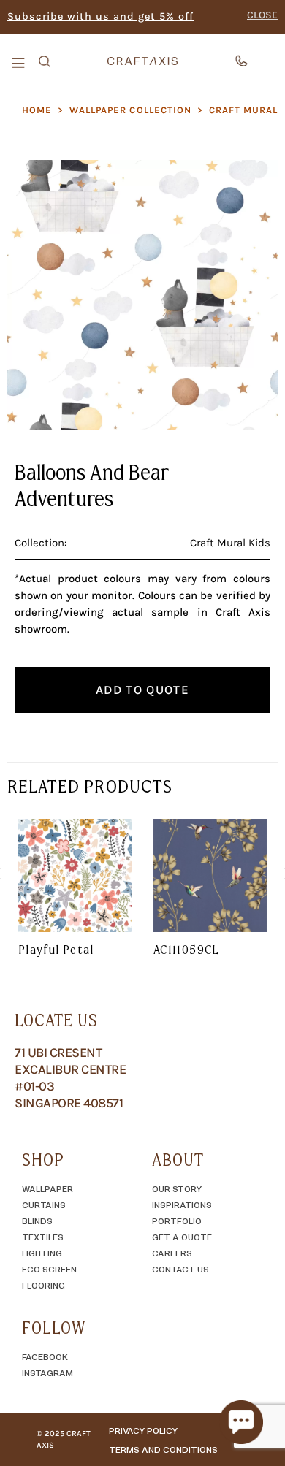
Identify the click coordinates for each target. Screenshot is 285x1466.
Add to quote (142, 689)
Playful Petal (56, 949)
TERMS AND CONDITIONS (163, 1449)
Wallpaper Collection (130, 109)
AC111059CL (186, 949)
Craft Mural (243, 109)
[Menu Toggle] (19, 62)
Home (37, 109)
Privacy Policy (143, 1430)
